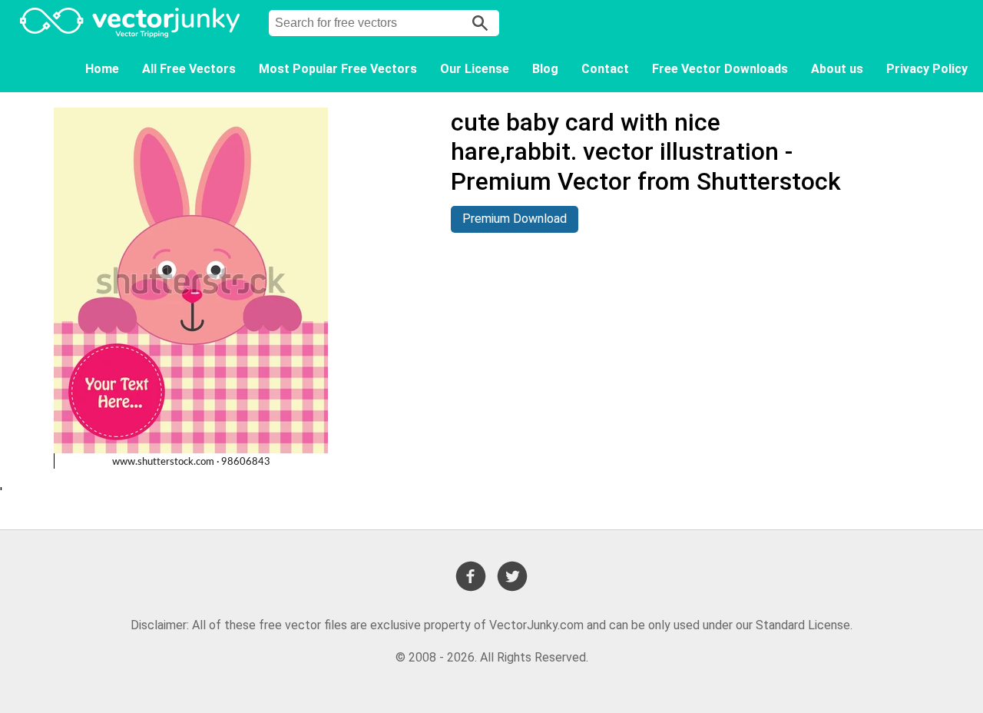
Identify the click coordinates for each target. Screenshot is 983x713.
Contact (605, 68)
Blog (545, 68)
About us (837, 68)
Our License (474, 68)
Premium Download (514, 218)
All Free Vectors (189, 68)
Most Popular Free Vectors (338, 68)
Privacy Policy (927, 68)
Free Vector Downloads (720, 68)
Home (102, 68)
